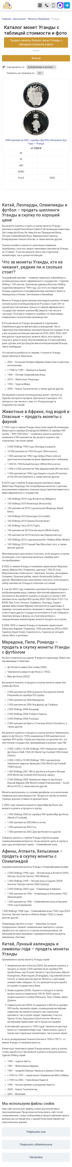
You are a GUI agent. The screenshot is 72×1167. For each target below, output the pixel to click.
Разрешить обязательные (36, 1144)
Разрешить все (36, 1131)
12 (39, 73)
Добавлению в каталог (40, 67)
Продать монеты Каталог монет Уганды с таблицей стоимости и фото (36, 42)
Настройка (36, 1157)
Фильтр (36, 58)
